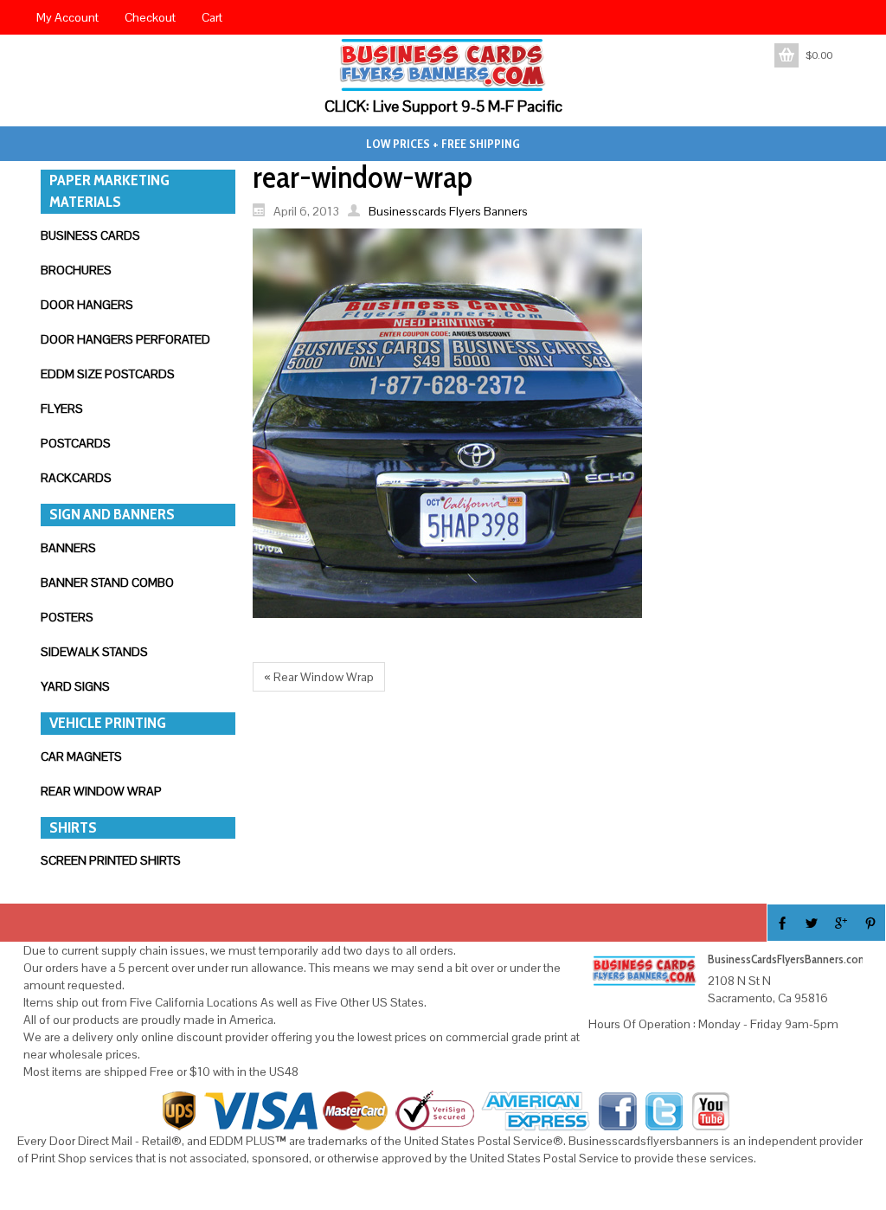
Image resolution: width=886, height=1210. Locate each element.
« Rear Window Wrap (319, 677)
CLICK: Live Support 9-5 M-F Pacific (443, 106)
